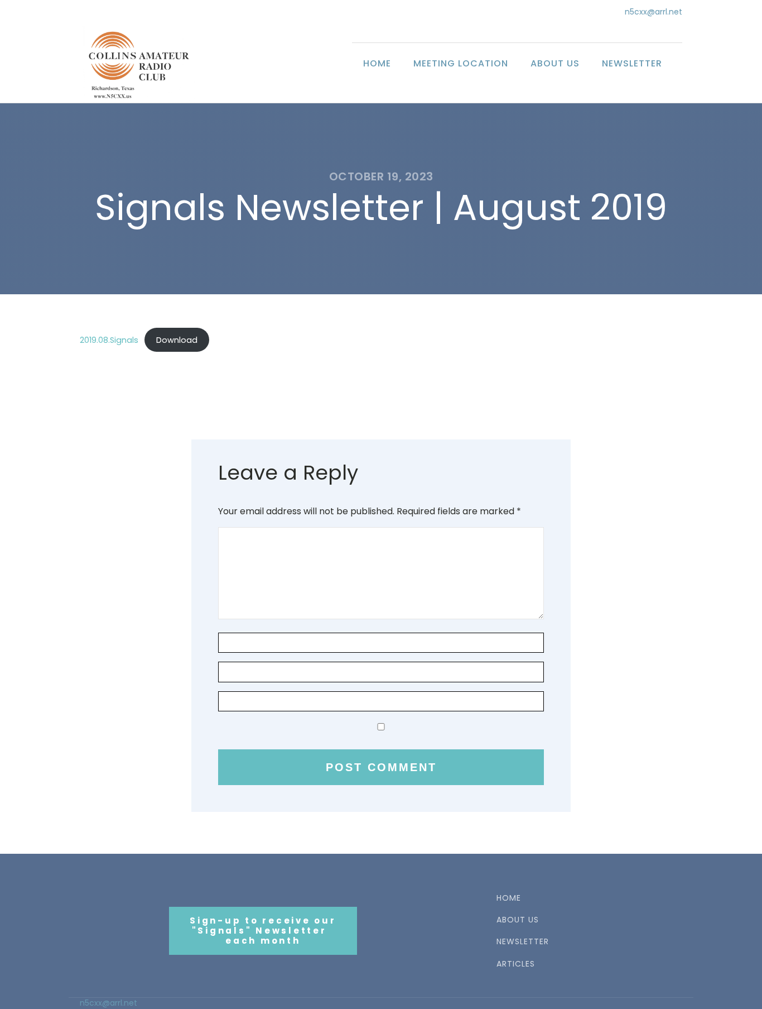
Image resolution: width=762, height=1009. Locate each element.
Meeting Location (460, 63)
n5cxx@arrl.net (653, 12)
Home (377, 63)
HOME (508, 898)
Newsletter (632, 63)
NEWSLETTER (522, 942)
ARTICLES (515, 964)
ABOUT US (517, 920)
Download (176, 340)
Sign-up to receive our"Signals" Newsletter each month (263, 930)
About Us (555, 63)
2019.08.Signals (109, 340)
